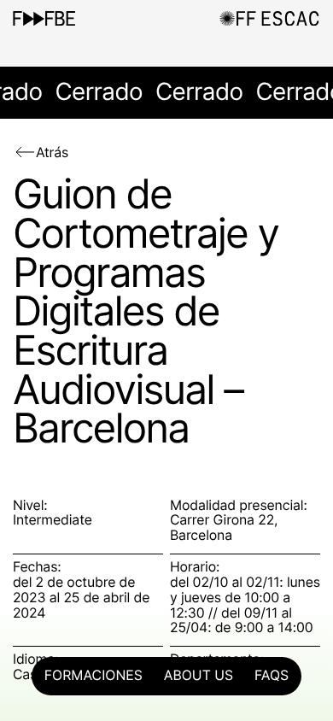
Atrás (52, 152)
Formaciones (93, 676)
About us (198, 676)
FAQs (271, 676)
